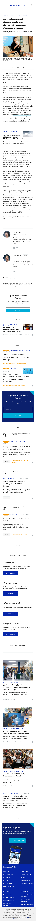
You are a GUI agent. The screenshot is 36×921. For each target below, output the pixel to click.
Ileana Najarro (9, 31)
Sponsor (6, 371)
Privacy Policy (7, 914)
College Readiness (25, 278)
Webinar (6, 443)
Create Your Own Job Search (17, 645)
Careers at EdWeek (8, 886)
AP (17, 278)
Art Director (15, 258)
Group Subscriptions (8, 900)
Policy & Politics (17, 10)
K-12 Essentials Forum (21, 478)
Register (7, 461)
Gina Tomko (17, 31)
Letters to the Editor (26, 874)
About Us (6, 871)
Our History (6, 877)
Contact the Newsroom (27, 883)
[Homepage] (18, 5)
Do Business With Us (27, 891)
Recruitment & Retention (17, 441)
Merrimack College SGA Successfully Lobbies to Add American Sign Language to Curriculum (16, 378)
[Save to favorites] (18, 67)
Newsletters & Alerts (8, 897)
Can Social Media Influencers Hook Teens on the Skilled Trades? (16, 732)
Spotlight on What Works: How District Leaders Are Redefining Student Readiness (15, 798)
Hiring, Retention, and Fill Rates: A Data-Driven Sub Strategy (16, 448)
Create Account (18, 840)
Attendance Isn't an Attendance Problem (16, 519)
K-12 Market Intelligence (27, 904)
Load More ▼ (18, 819)
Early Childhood (8, 478)
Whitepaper (7, 351)
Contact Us (24, 871)
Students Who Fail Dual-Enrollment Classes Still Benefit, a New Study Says (16, 687)
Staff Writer (15, 234)
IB (12, 278)
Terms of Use (25, 917)
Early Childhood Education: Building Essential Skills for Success (14, 484)
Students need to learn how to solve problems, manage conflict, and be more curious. (16, 142)
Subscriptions (7, 894)
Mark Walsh (6, 699)
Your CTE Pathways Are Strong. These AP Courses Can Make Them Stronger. (17, 357)
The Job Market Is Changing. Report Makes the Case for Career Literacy (12, 329)
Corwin (25, 534)
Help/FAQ (23, 877)
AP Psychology (19, 119)
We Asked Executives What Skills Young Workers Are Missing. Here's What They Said (13, 137)
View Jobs (10, 573)
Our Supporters (7, 883)
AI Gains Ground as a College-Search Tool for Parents (15, 775)
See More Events (18, 546)
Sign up (18, 415)
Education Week (22, 234)
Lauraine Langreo (8, 334)
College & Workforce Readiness (15, 16)
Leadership (9, 10)
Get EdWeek (7, 891)
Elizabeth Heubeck (8, 741)
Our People (6, 880)
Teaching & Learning (28, 10)
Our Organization (8, 874)
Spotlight (27, 793)
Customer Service (25, 880)
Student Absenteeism (16, 514)
